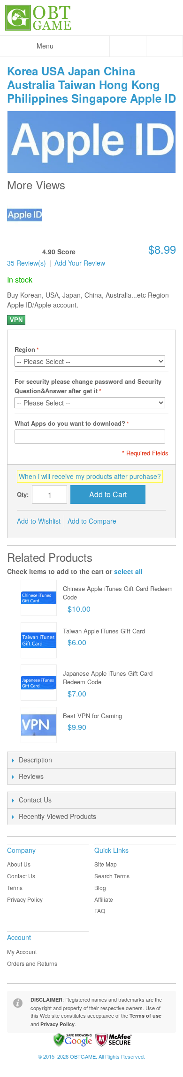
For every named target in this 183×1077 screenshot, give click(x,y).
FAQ (99, 911)
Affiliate (103, 899)
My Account (22, 951)
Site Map (105, 864)
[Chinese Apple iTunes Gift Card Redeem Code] (39, 598)
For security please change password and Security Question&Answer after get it (88, 386)
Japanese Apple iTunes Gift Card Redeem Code (107, 677)
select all (128, 571)
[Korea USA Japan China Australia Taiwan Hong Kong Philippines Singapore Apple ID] (25, 215)
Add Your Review (79, 262)
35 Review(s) (26, 262)
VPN (16, 320)
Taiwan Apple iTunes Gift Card (104, 630)
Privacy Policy (25, 899)
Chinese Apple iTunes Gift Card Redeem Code (118, 592)
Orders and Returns (32, 963)
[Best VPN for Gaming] (39, 725)
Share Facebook (136, 521)
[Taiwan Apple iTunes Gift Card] (39, 640)
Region (25, 349)
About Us (18, 864)
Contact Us (21, 876)
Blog (100, 887)
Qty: (23, 494)
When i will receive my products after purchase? (90, 476)
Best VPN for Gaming (92, 715)
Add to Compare (92, 521)
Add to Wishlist (39, 521)
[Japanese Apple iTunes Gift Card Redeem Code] (39, 682)
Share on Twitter (155, 521)
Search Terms (112, 876)
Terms (15, 887)
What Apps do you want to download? (70, 423)
